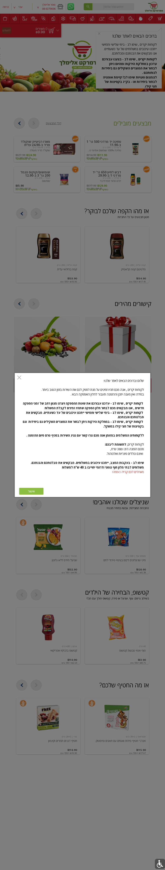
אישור (31, 491)
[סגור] (19, 377)
